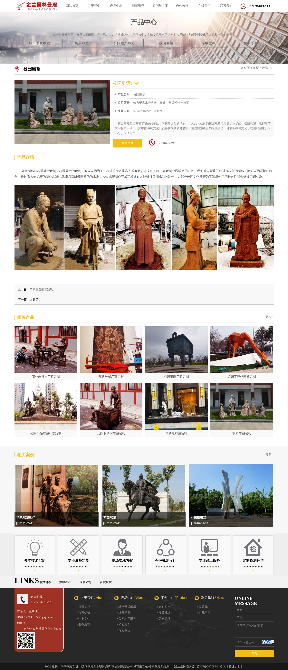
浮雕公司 (85, 582)
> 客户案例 (163, 606)
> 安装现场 (163, 612)
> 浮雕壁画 (123, 630)
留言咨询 (127, 143)
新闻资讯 (138, 5)
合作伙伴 (182, 5)
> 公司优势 (83, 612)
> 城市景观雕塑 (126, 606)
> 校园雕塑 (123, 624)
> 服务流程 (83, 624)
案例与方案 (160, 5)
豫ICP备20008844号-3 (211, 666)
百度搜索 (106, 582)
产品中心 (116, 5)
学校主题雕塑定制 (41, 289)
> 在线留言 (204, 612)
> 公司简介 (83, 606)
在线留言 (204, 5)
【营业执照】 (234, 666)
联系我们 (226, 5)
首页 (256, 67)
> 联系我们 (204, 606)
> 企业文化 (83, 618)
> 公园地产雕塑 (126, 618)
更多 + (269, 316)
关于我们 (94, 5)
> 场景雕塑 (123, 612)
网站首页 (72, 5)
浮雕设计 (65, 582)
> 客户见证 (163, 618)
